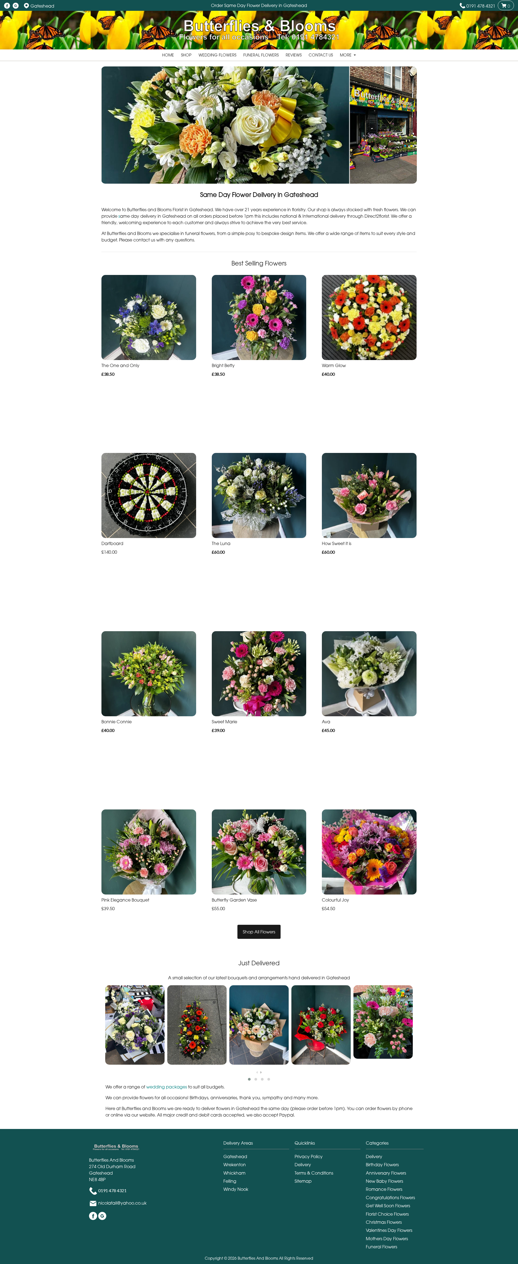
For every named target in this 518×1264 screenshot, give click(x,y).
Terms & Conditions (314, 1173)
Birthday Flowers (382, 1164)
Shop (186, 55)
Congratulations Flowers (390, 1197)
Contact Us (321, 55)
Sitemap (303, 1181)
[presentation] (257, 1072)
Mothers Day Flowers (387, 1238)
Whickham (234, 1173)
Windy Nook (235, 1189)
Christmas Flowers (384, 1222)
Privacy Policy (309, 1156)
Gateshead (235, 1156)
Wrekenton (234, 1164)
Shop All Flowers (259, 931)
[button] (249, 1079)
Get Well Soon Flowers (388, 1205)
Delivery (303, 1164)
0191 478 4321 (480, 6)
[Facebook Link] (7, 6)
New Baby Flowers (384, 1181)
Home (168, 55)
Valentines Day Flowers (389, 1230)
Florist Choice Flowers (387, 1214)
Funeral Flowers (261, 55)
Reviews (294, 55)
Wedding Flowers (217, 55)
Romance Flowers (384, 1189)
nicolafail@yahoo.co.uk (122, 1203)
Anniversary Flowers (386, 1173)
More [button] (346, 55)
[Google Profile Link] (16, 6)
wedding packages (166, 1087)
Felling (229, 1181)
